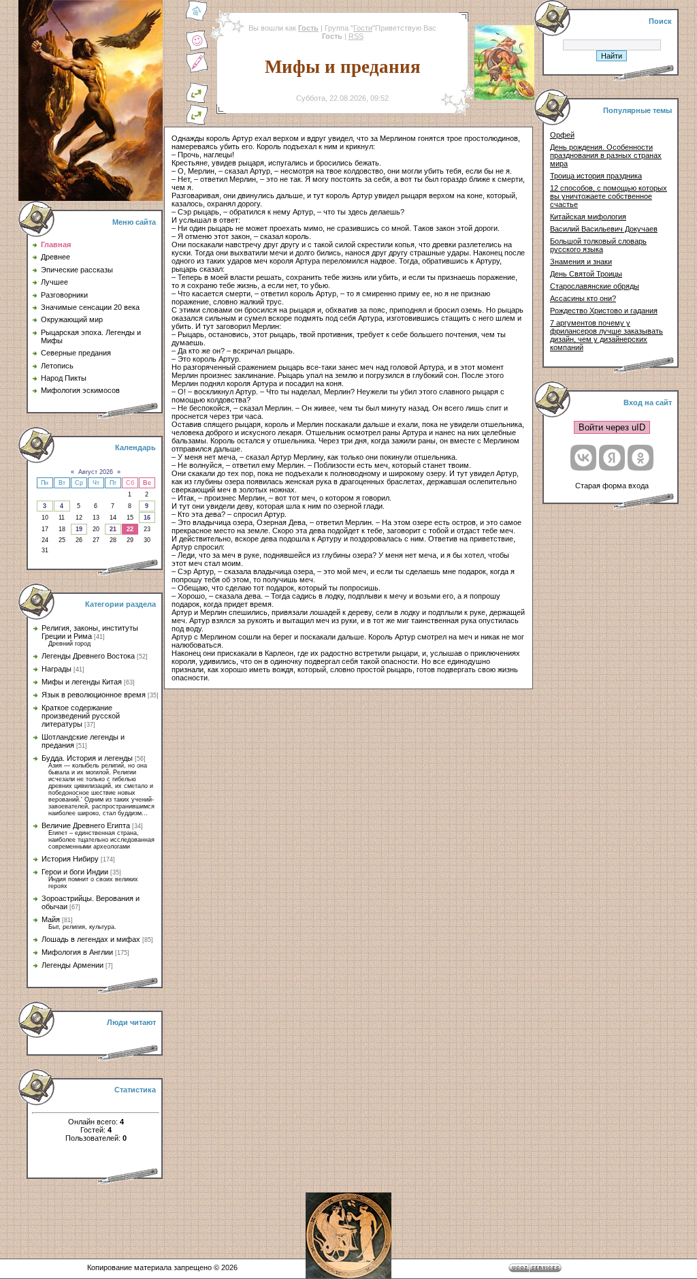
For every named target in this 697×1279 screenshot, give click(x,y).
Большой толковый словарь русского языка (598, 245)
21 (113, 529)
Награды (56, 669)
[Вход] (197, 123)
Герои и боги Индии (75, 872)
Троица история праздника (596, 176)
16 (147, 517)
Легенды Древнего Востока (88, 656)
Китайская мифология (588, 216)
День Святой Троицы (586, 274)
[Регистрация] (197, 71)
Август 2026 (95, 472)
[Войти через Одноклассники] (640, 458)
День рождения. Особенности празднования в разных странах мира (606, 155)
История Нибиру (70, 859)
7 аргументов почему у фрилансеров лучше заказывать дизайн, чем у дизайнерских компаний (606, 335)
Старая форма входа (612, 485)
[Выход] (197, 101)
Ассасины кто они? (583, 298)
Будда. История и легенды (87, 758)
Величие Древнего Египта (86, 825)
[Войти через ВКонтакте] (583, 458)
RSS (355, 36)
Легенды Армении (72, 965)
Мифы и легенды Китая (82, 682)
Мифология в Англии (77, 952)
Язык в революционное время (94, 695)
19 (79, 529)
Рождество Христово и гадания (604, 310)
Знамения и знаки (581, 261)
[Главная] (197, 19)
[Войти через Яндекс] (612, 458)
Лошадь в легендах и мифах (91, 939)
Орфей (562, 135)
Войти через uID (612, 427)
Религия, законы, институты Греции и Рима (90, 632)
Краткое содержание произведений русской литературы (81, 716)
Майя (51, 919)
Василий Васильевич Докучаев (604, 229)
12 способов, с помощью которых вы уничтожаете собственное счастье (608, 196)
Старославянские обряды (594, 286)
